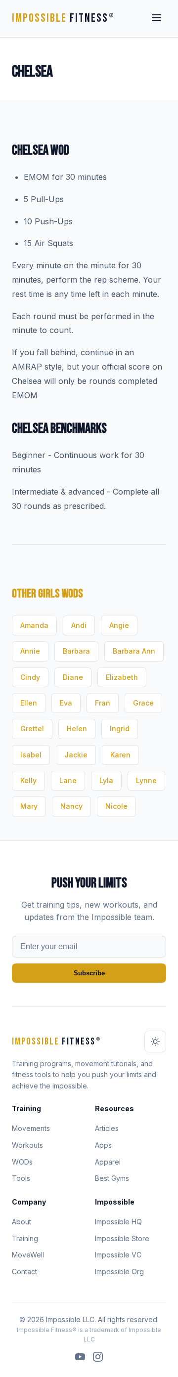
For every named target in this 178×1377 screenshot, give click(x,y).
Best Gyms (112, 1178)
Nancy (71, 806)
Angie (119, 625)
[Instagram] (98, 1358)
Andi (79, 625)
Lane (68, 780)
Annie (30, 651)
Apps (103, 1145)
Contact (24, 1271)
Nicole (116, 806)
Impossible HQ (118, 1221)
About (21, 1221)
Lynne (146, 780)
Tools (21, 1178)
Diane (73, 677)
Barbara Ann (134, 651)
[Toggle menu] (156, 18)
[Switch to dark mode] (155, 1041)
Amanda (34, 625)
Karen (120, 755)
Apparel (108, 1162)
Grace (143, 703)
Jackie (76, 755)
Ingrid (120, 728)
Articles (107, 1128)
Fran (102, 703)
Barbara (76, 651)
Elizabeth (122, 677)
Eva (66, 703)
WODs (22, 1162)
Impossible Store (122, 1238)
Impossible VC (118, 1255)
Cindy (30, 677)
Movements (31, 1128)
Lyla (106, 780)
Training (25, 1238)
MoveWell (28, 1255)
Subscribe (89, 973)
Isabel (31, 755)
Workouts (27, 1145)
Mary (29, 806)
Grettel (32, 728)
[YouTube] (80, 1358)
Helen (77, 728)
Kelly (28, 780)
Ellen (28, 703)
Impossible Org (119, 1271)
